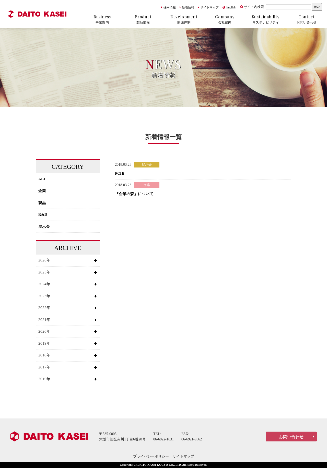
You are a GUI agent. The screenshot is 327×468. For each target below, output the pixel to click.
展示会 (44, 226)
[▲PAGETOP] (314, 455)
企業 (42, 191)
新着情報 (188, 7)
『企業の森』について (134, 194)
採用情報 (170, 7)
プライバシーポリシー (151, 456)
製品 (42, 203)
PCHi (119, 173)
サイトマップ (209, 7)
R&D (42, 214)
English (231, 7)
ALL (42, 179)
